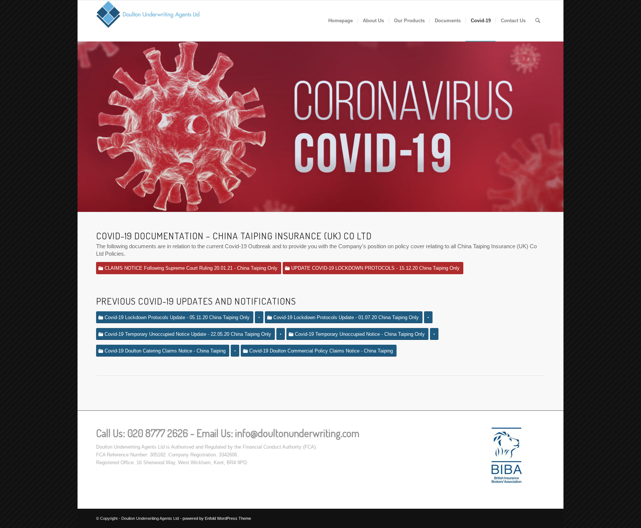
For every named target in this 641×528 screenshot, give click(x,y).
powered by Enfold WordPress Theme (217, 518)
